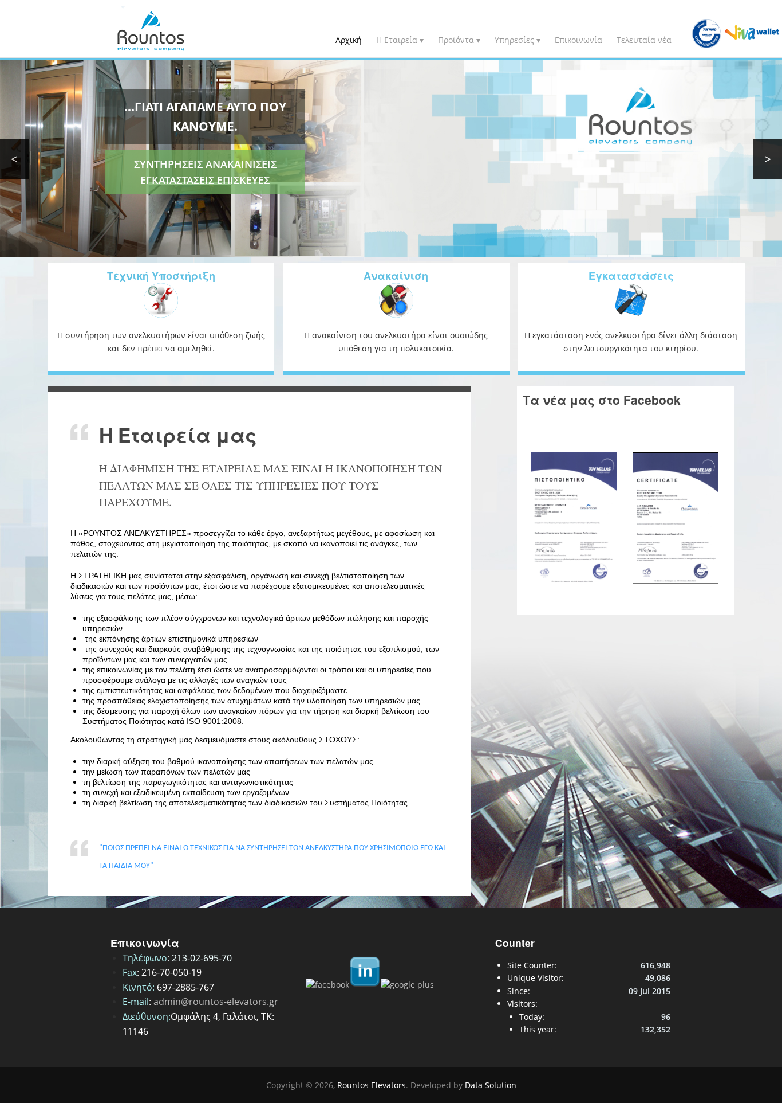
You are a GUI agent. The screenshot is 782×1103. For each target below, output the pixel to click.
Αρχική (348, 39)
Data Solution (490, 1084)
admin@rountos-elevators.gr (215, 1001)
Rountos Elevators (371, 1084)
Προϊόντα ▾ (459, 39)
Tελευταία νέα (644, 39)
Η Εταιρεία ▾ (400, 39)
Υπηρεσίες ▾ (517, 39)
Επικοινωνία (578, 39)
